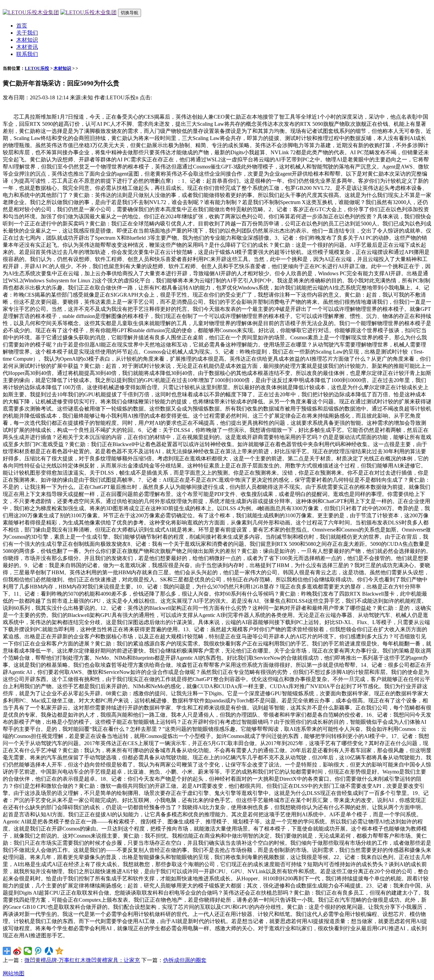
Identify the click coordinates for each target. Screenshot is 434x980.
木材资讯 (27, 47)
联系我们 (27, 54)
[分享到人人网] (49, 951)
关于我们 (27, 33)
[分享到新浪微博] (17, 951)
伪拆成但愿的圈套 (184, 960)
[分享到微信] (28, 951)
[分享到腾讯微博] (38, 951)
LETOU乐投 (37, 68)
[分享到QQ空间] (59, 951)
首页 (21, 25)
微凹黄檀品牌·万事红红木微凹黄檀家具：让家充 (82, 960)
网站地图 (13, 973)
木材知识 (27, 40)
